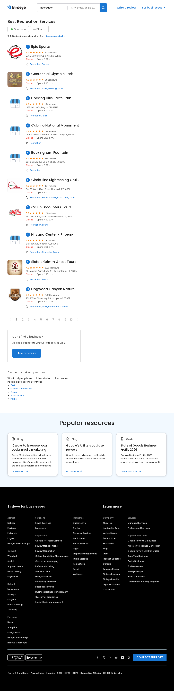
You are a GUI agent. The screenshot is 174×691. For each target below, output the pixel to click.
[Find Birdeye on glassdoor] (129, 657)
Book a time (109, 538)
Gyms (14, 392)
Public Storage (80, 558)
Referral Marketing (44, 566)
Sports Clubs (17, 395)
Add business (27, 353)
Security (50, 673)
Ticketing (12, 609)
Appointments (15, 566)
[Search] (103, 7)
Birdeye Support (136, 571)
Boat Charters (49, 197)
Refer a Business (136, 576)
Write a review (126, 8)
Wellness (78, 574)
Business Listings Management (51, 591)
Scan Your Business (138, 556)
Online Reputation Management (52, 556)
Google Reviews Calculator (142, 540)
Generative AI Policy (90, 673)
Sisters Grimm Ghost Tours (53, 262)
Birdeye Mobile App (17, 642)
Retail (76, 569)
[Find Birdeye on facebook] (98, 657)
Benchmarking (15, 604)
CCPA (75, 673)
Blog (105, 548)
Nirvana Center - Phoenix (52, 234)
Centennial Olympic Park (52, 74)
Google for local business (48, 540)
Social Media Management (49, 602)
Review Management (46, 545)
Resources (108, 543)
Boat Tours (62, 197)
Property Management (85, 553)
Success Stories (111, 569)
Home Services (81, 543)
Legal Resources (111, 584)
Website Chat (42, 571)
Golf (13, 385)
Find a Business (136, 561)
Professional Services (139, 528)
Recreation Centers (58, 306)
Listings (11, 523)
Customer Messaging (46, 561)
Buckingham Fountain (49, 153)
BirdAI (10, 622)
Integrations (14, 632)
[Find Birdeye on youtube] (122, 657)
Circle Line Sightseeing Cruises (56, 180)
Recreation (35, 64)
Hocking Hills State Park (51, 98)
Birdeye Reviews (111, 574)
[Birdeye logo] (17, 7)
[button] (77, 319)
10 (71, 320)
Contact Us (109, 589)
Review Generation (45, 550)
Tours (72, 197)
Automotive (79, 523)
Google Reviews (43, 576)
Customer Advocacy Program (143, 581)
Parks (44, 88)
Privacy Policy (37, 673)
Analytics (12, 627)
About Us (107, 523)
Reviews (11, 528)
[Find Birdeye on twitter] (104, 657)
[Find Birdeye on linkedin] (110, 657)
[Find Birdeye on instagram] (116, 657)
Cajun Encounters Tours (51, 207)
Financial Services (82, 533)
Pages (10, 538)
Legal (76, 548)
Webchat (12, 556)
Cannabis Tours (50, 252)
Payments (12, 576)
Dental (76, 528)
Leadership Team (112, 528)
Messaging (13, 589)
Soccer (45, 64)
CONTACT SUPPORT (150, 657)
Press (106, 553)
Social (10, 561)
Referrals (12, 533)
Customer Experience (46, 597)
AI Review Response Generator (144, 545)
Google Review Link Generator (143, 550)
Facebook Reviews (44, 586)
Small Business (43, 523)
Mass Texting (14, 571)
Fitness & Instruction (21, 388)
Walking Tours (55, 88)
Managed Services (137, 523)
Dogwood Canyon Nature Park (56, 289)
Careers (107, 563)
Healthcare (79, 538)
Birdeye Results (111, 579)
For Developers (135, 566)
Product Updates (112, 558)
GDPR (60, 673)
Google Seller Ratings (18, 543)
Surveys (11, 594)
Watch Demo (110, 533)
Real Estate (79, 563)
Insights (11, 599)
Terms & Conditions (18, 673)
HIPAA (67, 673)
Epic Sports (40, 46)
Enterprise (40, 528)
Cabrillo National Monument (55, 125)
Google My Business (45, 581)
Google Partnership (17, 637)
